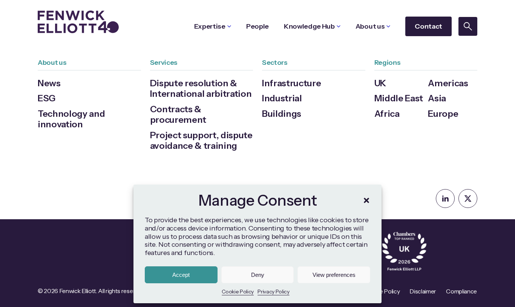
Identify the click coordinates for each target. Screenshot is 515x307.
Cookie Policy (238, 291)
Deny (257, 275)
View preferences (334, 275)
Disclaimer (422, 291)
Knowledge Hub (309, 26)
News (49, 83)
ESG (46, 98)
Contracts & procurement (178, 114)
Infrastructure (291, 83)
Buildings (281, 113)
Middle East (398, 98)
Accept (181, 275)
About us (370, 26)
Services (164, 62)
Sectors (275, 62)
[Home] (78, 22)
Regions (387, 62)
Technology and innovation (71, 119)
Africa (387, 113)
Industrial (282, 98)
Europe (443, 113)
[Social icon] (445, 198)
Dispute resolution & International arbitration (201, 88)
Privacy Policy (274, 291)
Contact (428, 26)
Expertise (209, 26)
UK (380, 83)
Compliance (461, 291)
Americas (448, 83)
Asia (437, 98)
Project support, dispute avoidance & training (201, 140)
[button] (366, 200)
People (257, 26)
